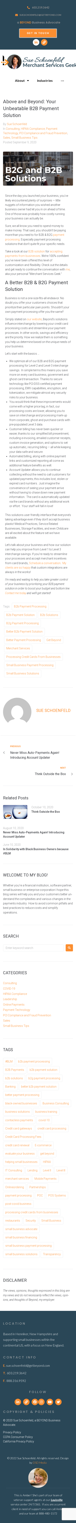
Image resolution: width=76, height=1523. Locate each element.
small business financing (21, 1237)
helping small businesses (21, 1162)
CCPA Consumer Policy (18, 1437)
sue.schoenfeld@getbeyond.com (40, 15)
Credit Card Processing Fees (23, 1136)
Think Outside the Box (45, 811)
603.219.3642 (40, 7)
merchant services (18, 648)
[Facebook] (35, 1402)
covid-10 (44, 1120)
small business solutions (22, 673)
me (68, 269)
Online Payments (14, 1004)
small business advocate (21, 1229)
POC (40, 1195)
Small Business (51, 1220)
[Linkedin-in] (36, 42)
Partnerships (37, 1187)
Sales (6, 137)
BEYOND (25, 22)
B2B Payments (14, 1069)
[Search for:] (33, 947)
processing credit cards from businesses (33, 656)
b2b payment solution (20, 615)
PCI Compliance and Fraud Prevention (43, 133)
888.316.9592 (16, 1381)
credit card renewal (17, 1145)
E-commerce (43, 1145)
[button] (38, 33)
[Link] (44, 42)
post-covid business (18, 1203)
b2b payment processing (30, 606)
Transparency (52, 1254)
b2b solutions (49, 615)
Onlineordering (14, 1187)
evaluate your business (20, 1153)
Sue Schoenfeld (17, 124)
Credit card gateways (18, 1128)
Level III (61, 1170)
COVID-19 (9, 988)
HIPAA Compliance (33, 128)
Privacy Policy (12, 1432)
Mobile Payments (45, 1178)
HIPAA (47, 1162)
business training (46, 1111)
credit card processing (51, 1128)
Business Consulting (56, 1103)
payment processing (18, 1195)
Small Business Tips (24, 137)
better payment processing (23, 640)
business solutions (17, 1111)
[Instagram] (41, 1402)
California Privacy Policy (18, 1441)
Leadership (10, 999)
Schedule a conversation (45, 563)
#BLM (9, 1061)
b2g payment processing (22, 623)
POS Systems (57, 1195)
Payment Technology (16, 1009)
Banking (10, 1086)
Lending (32, 1170)
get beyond (53, 640)
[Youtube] (50, 1402)
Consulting (13, 128)
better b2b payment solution (24, 631)
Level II (47, 1170)
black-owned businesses (21, 1103)
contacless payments (19, 1120)
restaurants (12, 1220)
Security (31, 1220)
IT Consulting (13, 1170)
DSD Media (40, 1462)
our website (34, 319)
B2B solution (36, 251)
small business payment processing (30, 665)
